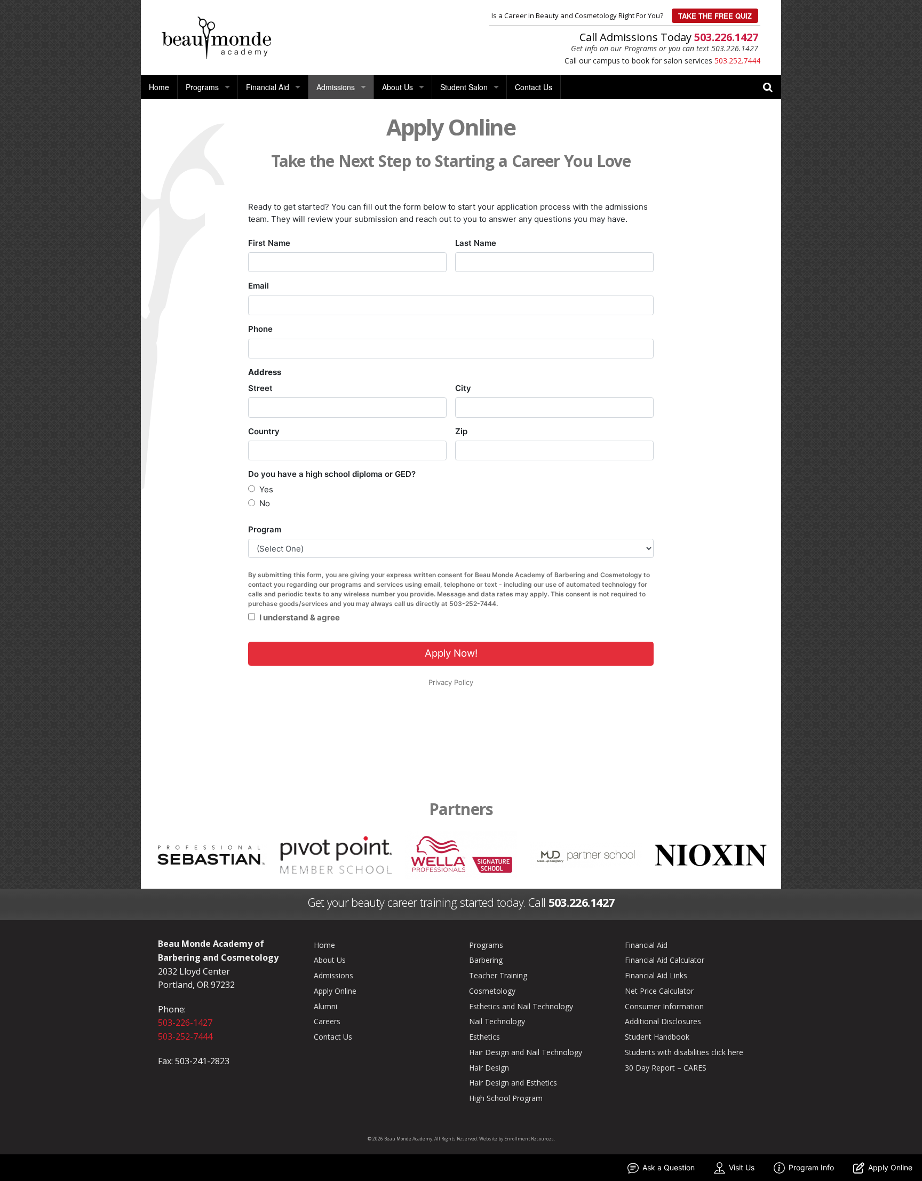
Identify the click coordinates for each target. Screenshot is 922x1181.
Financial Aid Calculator (664, 960)
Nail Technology (497, 1021)
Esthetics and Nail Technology (521, 1006)
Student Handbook (657, 1037)
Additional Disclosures (663, 1021)
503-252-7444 (185, 1036)
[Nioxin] (711, 854)
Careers (327, 1021)
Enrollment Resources (529, 1139)
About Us (397, 87)
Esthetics (484, 1037)
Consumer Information (664, 1006)
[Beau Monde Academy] (216, 37)
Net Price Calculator (659, 991)
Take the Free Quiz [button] (715, 16)
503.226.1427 (726, 37)
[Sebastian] (211, 854)
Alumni (325, 1006)
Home (159, 87)
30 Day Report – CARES (665, 1068)
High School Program (506, 1098)
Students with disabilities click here (684, 1052)
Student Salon (464, 87)
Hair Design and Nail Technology (525, 1052)
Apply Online (335, 991)
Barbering (486, 960)
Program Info (811, 1167)
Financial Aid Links (656, 975)
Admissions (335, 87)
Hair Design (489, 1068)
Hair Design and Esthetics (513, 1083)
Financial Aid (267, 87)
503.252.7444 (737, 60)
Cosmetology (492, 991)
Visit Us (741, 1167)
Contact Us (533, 87)
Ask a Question (668, 1167)
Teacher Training (498, 975)
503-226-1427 (185, 1022)
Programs (202, 87)
